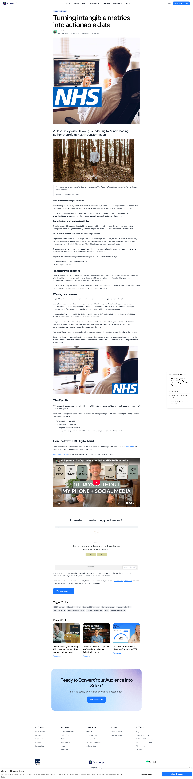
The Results (174, 391)
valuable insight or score (123, 581)
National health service (94, 611)
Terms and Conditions (144, 742)
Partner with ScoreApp (144, 739)
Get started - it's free (181, 3)
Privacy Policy (141, 746)
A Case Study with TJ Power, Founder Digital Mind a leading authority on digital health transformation (180, 383)
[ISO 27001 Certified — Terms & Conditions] (37, 762)
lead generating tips (123, 607)
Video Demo (40, 739)
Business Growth (92, 746)
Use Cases (93, 3)
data (78, 607)
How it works (40, 732)
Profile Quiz (65, 735)
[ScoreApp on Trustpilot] (152, 761)
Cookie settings (146, 774)
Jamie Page (62, 31)
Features (38, 735)
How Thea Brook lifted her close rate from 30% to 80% (125, 647)
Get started (95, 699)
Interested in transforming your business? (179, 403)
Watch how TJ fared (60, 454)
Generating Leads (108, 607)
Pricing (127, 3)
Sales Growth (90, 739)
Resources (116, 3)
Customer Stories (142, 735)
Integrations (40, 746)
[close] (189, 767)
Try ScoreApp (62, 591)
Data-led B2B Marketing (91, 607)
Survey (63, 746)
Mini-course (65, 742)
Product (65, 3)
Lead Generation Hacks (76, 611)
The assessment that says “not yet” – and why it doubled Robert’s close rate (96, 649)
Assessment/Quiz (67, 732)
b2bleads (70, 607)
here (110, 573)
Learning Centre (117, 735)
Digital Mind (129, 447)
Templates (106, 3)
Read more (57, 656)
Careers (139, 750)
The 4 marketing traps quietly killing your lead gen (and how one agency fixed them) (65, 649)
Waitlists (64, 739)
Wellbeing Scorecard (93, 742)
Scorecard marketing (118, 611)
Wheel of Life (90, 732)
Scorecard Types (79, 3)
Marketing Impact (92, 735)
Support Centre (116, 732)
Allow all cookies (177, 774)
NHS (106, 611)
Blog (137, 732)
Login (169, 3)
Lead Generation (59, 611)
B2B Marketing (59, 607)
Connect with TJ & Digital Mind (179, 396)
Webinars (64, 750)
